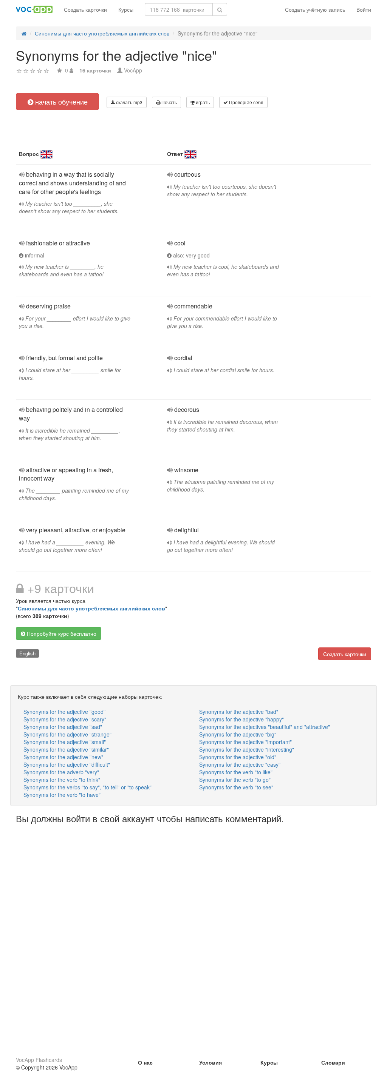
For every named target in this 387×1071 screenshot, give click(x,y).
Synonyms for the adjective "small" (64, 742)
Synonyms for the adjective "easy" (239, 764)
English (27, 653)
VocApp (133, 70)
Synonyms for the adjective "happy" (241, 719)
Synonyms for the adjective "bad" (238, 711)
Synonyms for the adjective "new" (63, 757)
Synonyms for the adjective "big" (237, 734)
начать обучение (60, 101)
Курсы (125, 9)
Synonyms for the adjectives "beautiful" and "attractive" (264, 726)
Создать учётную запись (315, 9)
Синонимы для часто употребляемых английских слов (91, 608)
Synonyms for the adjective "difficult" (66, 764)
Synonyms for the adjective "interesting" (246, 749)
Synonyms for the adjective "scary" (64, 719)
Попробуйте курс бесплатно (60, 633)
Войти (363, 9)
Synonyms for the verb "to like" (235, 772)
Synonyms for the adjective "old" (237, 757)
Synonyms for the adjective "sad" (62, 726)
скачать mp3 (128, 102)
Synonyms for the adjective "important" (245, 742)
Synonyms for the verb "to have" (62, 794)
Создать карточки (85, 9)
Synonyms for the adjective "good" (64, 711)
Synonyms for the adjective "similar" (66, 749)
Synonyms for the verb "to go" (235, 779)
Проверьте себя (245, 102)
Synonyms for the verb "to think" (61, 779)
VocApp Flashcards (39, 1059)
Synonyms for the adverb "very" (61, 772)
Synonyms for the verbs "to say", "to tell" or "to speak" (87, 787)
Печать (168, 102)
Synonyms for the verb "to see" (236, 787)
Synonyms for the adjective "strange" (67, 734)
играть (202, 102)
